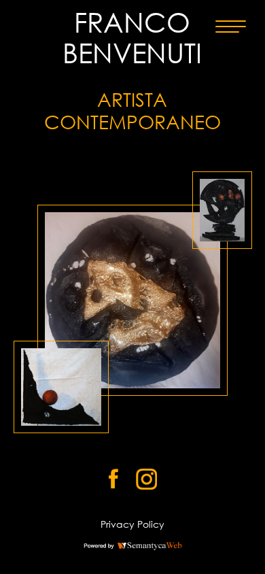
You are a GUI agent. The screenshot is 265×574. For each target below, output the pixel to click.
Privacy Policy (132, 524)
